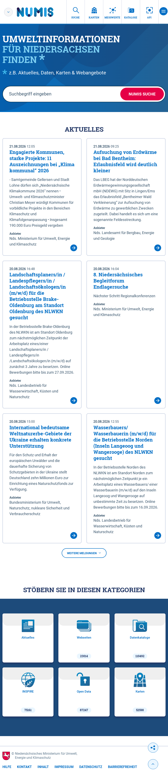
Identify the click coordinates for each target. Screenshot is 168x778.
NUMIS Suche (142, 94)
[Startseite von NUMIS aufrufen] (41, 12)
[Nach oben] (153, 764)
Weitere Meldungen (82, 553)
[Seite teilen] (153, 748)
